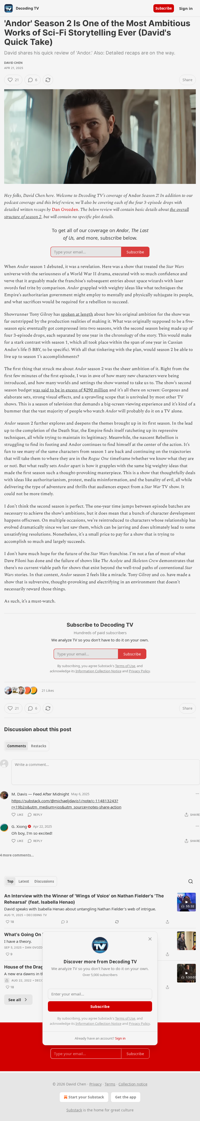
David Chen (13, 63)
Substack (74, 1110)
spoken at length (77, 314)
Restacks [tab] (38, 746)
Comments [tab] (16, 746)
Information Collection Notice (98, 1023)
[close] (150, 939)
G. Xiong (19, 826)
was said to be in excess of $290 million (70, 390)
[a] (186, 902)
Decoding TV (37, 915)
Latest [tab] (23, 881)
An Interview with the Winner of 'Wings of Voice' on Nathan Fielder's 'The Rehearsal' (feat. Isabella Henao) (84, 899)
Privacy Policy (139, 1023)
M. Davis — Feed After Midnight (40, 794)
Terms (110, 1084)
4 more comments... (17, 855)
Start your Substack (86, 1097)
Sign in (186, 8)
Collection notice (132, 1084)
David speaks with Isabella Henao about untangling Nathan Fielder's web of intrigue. (80, 908)
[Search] (190, 881)
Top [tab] (10, 881)
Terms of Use (125, 1018)
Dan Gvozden (65, 209)
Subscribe (163, 8)
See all (14, 999)
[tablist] (26, 746)
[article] (100, 909)
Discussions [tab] (44, 881)
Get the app (125, 1097)
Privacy (95, 1084)
